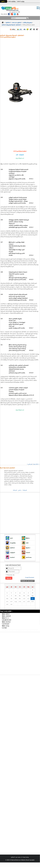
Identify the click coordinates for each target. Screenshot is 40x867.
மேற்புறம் (25, 490)
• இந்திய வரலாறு (5, 625)
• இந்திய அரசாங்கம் (6, 621)
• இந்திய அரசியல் (6, 614)
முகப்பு (3, 1)
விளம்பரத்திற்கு (12, 1)
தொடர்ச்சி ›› (36, 464)
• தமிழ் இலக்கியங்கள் (6, 619)
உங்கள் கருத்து (20, 1)
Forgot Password (29, 577)
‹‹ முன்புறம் (29, 464)
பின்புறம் (15, 490)
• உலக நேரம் (4, 627)
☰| (38, 8)
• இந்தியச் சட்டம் (5, 617)
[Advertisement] (20, 60)
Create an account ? (27, 581)
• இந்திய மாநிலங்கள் (6, 616)
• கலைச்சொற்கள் (5, 623)
